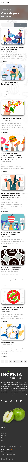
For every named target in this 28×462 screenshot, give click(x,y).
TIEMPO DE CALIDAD (7, 343)
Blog (2, 440)
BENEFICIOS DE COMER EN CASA (11, 118)
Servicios (3, 433)
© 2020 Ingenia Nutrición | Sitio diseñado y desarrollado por (11, 448)
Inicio (2, 431)
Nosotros (3, 435)
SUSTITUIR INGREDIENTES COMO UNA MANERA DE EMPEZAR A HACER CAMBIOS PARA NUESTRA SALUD (12, 195)
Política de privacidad (6, 451)
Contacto (3, 438)
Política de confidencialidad (8, 454)
